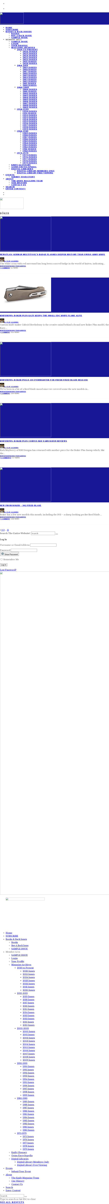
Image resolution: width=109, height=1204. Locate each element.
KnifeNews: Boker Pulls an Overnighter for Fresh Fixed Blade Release (44, 379)
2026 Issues (30, 51)
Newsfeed (4, 266)
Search (9, 1187)
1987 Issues (30, 137)
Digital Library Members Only (36, 170)
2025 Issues (30, 53)
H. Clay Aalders (11, 261)
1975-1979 (23, 152)
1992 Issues (30, 115)
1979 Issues (30, 162)
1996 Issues (30, 123)
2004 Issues (30, 97)
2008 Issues (30, 105)
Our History (19, 182)
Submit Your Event (23, 176)
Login (14, 43)
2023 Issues (30, 57)
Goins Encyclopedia (23, 166)
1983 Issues (30, 145)
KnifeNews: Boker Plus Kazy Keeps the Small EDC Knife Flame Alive (41, 315)
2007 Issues (30, 103)
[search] (26, 1196)
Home (9, 933)
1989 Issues (30, 133)
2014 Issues (30, 77)
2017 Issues (30, 71)
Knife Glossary (21, 164)
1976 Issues (30, 156)
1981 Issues (29, 149)
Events (10, 174)
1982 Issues (30, 147)
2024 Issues (30, 55)
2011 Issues (29, 83)
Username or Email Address (15, 545)
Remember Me (11, 559)
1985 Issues (30, 141)
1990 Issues (30, 111)
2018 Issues (30, 69)
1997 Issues (30, 125)
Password (5, 550)
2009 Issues (30, 107)
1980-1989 (23, 131)
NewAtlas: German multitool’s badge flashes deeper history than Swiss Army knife (52, 254)
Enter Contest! (16, 188)
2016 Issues (30, 73)
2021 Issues (30, 61)
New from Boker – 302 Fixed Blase (20, 505)
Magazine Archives (23, 47)
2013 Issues (30, 79)
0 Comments (6, 458)
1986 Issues (30, 139)
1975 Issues (30, 154)
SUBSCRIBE (12, 936)
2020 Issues (30, 63)
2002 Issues (30, 93)
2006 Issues (30, 101)
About (10, 178)
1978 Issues (30, 160)
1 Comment (5, 268)
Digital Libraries (22, 168)
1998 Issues (30, 127)
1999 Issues (30, 129)
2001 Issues (30, 91)
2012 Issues (30, 81)
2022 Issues (30, 59)
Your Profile (19, 45)
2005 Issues (30, 99)
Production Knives (17, 266)
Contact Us (18, 184)
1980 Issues (30, 151)
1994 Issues (30, 119)
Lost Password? (8, 570)
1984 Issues (30, 143)
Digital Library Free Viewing (35, 172)
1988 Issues (30, 135)
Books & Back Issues (19, 31)
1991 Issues (29, 113)
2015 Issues (30, 75)
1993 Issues (30, 117)
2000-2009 (23, 87)
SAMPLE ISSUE (19, 41)
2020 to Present (27, 49)
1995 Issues (30, 121)
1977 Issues (30, 158)
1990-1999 (23, 109)
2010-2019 (22, 65)
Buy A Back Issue (21, 35)
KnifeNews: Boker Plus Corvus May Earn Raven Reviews (33, 441)
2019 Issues (30, 67)
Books (15, 33)
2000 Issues (30, 89)
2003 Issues (30, 95)
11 (8, 530)
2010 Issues (30, 85)
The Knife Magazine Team (27, 180)
